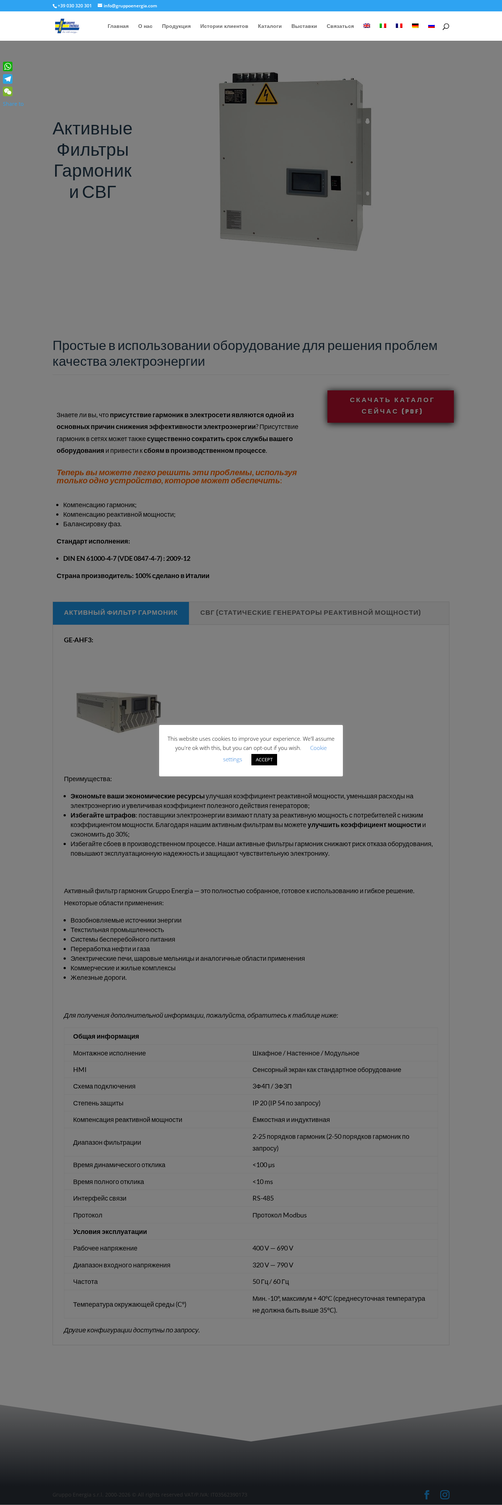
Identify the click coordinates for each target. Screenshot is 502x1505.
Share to (13, 103)
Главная (118, 26)
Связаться (340, 26)
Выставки (304, 26)
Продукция (176, 26)
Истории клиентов (224, 26)
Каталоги (270, 26)
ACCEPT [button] (264, 759)
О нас (145, 26)
